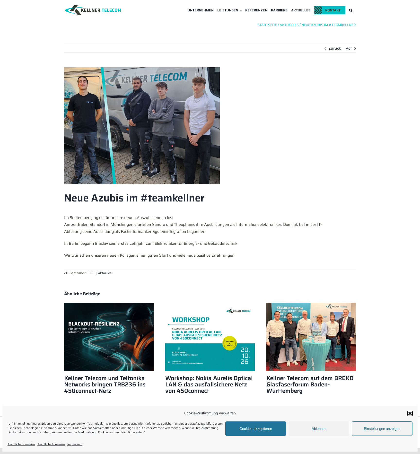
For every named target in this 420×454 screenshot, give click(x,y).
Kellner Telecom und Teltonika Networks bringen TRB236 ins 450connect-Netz (105, 384)
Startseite (267, 24)
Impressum (74, 444)
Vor (349, 48)
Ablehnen (319, 429)
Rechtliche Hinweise (21, 444)
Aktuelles (104, 273)
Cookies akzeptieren (255, 429)
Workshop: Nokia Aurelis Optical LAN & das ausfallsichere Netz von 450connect (209, 384)
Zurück (334, 48)
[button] (410, 413)
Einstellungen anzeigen (382, 429)
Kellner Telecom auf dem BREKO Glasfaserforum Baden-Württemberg (310, 384)
